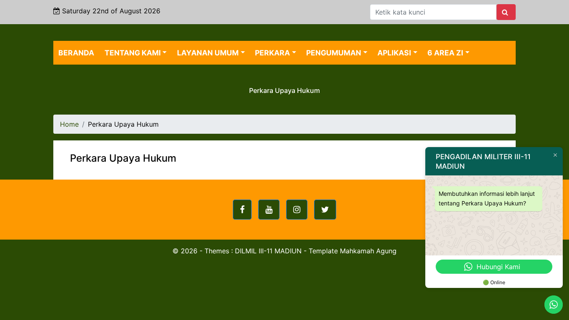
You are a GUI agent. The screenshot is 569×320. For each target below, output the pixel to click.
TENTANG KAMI (133, 52)
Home (69, 124)
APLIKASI (394, 52)
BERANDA (76, 52)
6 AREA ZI (445, 52)
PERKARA (272, 52)
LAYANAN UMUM (208, 52)
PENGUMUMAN (333, 52)
